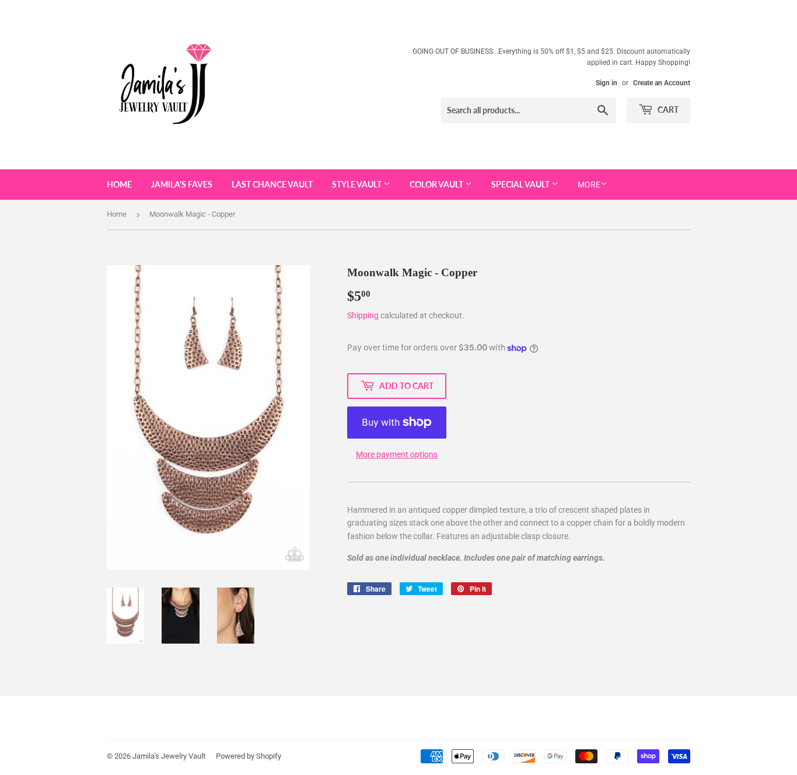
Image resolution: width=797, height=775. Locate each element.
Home (119, 184)
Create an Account (661, 83)
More (589, 184)
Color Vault (437, 184)
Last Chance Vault (272, 184)
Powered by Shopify (248, 756)
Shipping (363, 315)
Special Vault (521, 184)
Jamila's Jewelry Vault (168, 756)
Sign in (606, 83)
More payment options (397, 454)
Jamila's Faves (181, 184)
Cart (667, 109)
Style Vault (357, 184)
